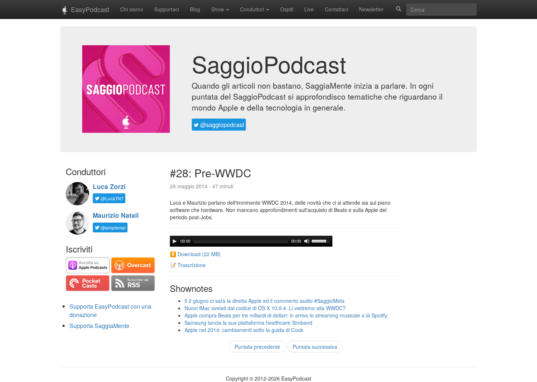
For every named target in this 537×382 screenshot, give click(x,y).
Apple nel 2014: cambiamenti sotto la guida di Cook (243, 329)
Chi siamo (131, 9)
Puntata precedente (257, 346)
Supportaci (166, 9)
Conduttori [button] (253, 9)
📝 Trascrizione (188, 265)
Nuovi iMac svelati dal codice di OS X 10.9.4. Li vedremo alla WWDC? (265, 308)
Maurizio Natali (116, 215)
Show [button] (218, 9)
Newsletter (371, 9)
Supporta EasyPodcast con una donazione (110, 310)
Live (309, 9)
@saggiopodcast (221, 124)
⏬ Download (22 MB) (195, 254)
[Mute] (307, 241)
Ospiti (286, 9)
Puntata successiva (315, 346)
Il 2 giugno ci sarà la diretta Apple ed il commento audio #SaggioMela (264, 300)
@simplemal (113, 227)
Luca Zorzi (109, 186)
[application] (251, 241)
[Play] (175, 241)
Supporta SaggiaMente (99, 325)
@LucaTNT (111, 198)
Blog (195, 9)
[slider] (322, 240)
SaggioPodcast (269, 63)
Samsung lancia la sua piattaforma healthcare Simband (248, 322)
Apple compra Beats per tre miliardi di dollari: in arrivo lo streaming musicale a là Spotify (285, 315)
